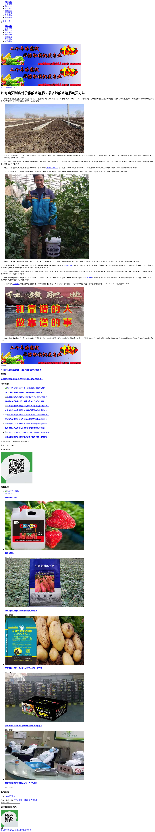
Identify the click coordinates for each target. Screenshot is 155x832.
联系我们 (8, 17)
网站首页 (8, 2)
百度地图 (34, 800)
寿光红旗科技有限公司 (21, 800)
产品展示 (8, 8)
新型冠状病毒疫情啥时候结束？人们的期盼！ (22, 783)
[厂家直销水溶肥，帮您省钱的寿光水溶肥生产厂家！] (44, 664)
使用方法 (8, 13)
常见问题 (8, 15)
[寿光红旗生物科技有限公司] (41, 65)
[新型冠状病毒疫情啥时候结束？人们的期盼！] (44, 779)
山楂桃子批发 (10, 796)
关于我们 (8, 4)
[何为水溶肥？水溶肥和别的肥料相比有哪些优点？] (44, 722)
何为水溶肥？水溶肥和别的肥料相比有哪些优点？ (23, 726)
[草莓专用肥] (44, 549)
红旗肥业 (16, 284)
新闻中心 (8, 6)
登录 (4, 21)
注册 (8, 21)
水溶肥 (89, 278)
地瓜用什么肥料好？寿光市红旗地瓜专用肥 (21, 611)
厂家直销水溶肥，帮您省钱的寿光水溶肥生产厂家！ (24, 668)
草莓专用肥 (9, 553)
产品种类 (8, 11)
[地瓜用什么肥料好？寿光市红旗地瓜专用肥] (44, 607)
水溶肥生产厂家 (52, 168)
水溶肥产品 (67, 265)
